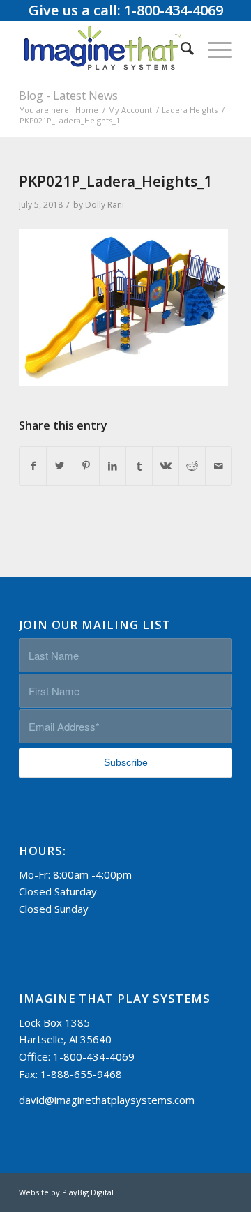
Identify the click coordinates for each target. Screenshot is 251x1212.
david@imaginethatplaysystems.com (107, 1100)
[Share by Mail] (218, 466)
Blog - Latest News (68, 95)
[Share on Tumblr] (139, 466)
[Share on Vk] (165, 466)
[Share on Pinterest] (86, 466)
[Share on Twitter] (60, 466)
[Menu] (213, 48)
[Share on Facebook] (33, 466)
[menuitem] (180, 48)
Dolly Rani (104, 205)
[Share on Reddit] (192, 466)
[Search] (180, 48)
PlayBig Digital (88, 1192)
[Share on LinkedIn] (113, 466)
